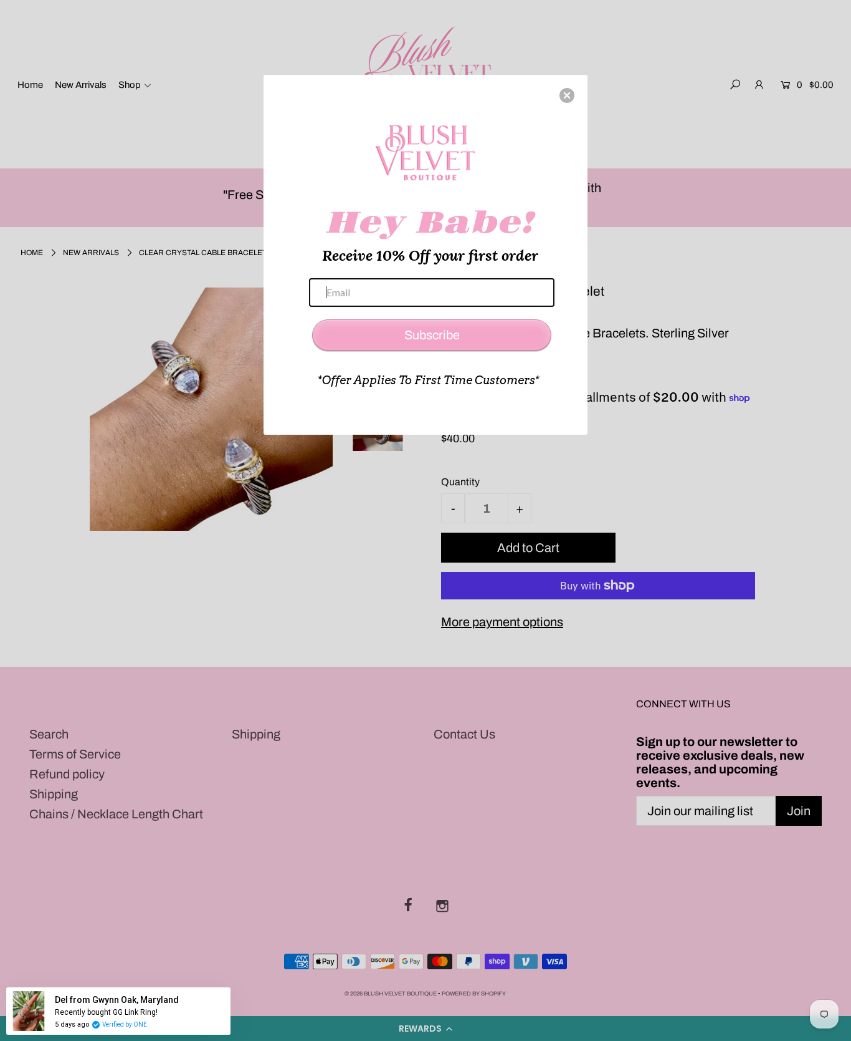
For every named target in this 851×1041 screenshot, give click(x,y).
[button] (566, 95)
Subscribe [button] (432, 335)
